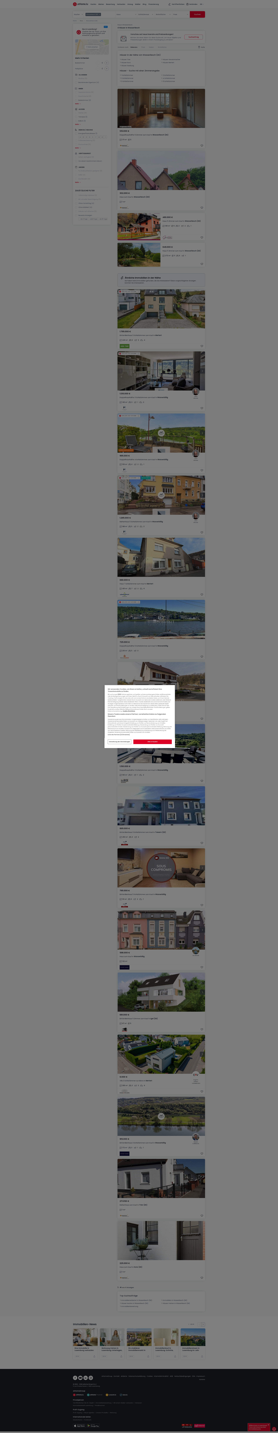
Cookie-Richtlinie (129, 711)
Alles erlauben (153, 742)
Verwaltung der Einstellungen (119, 742)
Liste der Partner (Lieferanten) (119, 735)
